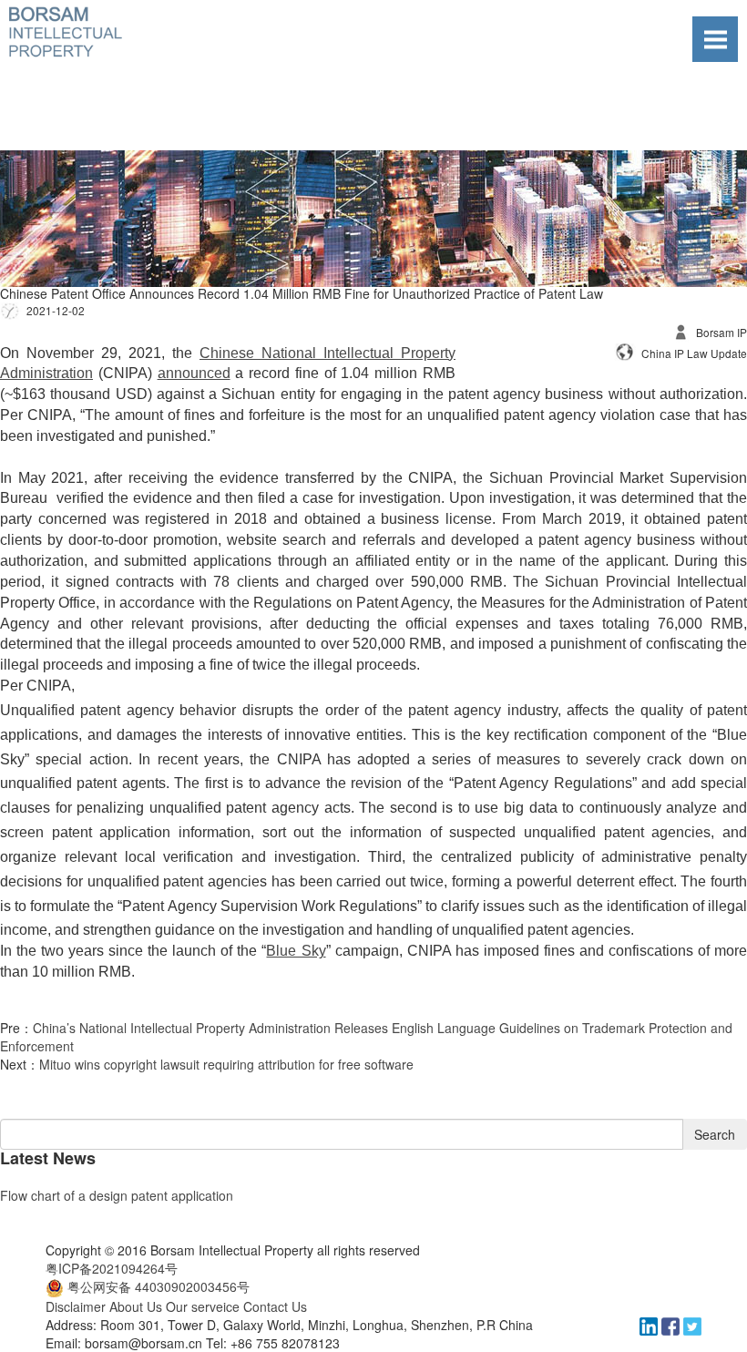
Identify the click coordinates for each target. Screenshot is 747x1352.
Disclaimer (76, 1306)
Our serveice (203, 1306)
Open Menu (715, 39)
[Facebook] (672, 1325)
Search (714, 1134)
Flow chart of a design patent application (116, 1195)
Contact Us (275, 1306)
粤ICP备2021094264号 (112, 1268)
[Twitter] (692, 1325)
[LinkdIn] (650, 1325)
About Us (135, 1306)
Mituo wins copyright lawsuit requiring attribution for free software (226, 1064)
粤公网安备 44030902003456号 (158, 1286)
